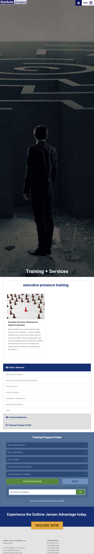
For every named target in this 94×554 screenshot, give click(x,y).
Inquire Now (47, 525)
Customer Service (12, 392)
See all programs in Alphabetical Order (47, 501)
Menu (85, 3)
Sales (8, 410)
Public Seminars (16, 367)
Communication (12, 386)
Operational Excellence (14, 404)
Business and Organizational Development (22, 380)
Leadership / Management (16, 398)
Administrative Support (14, 374)
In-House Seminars (18, 417)
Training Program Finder (19, 425)
